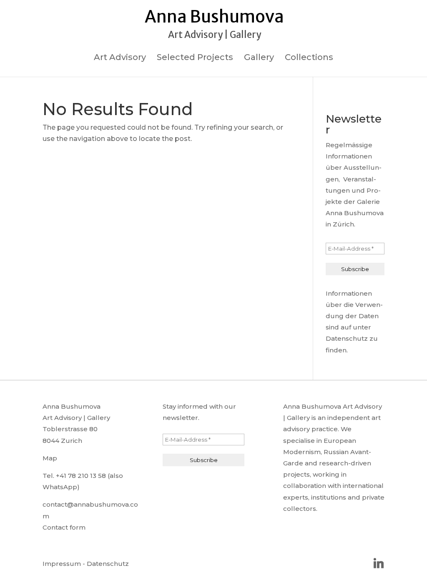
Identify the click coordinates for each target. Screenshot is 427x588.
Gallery (259, 58)
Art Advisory (120, 58)
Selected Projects (195, 58)
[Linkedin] (378, 563)
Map (50, 458)
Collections (309, 58)
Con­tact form (64, 527)
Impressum (62, 564)
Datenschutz (108, 564)
